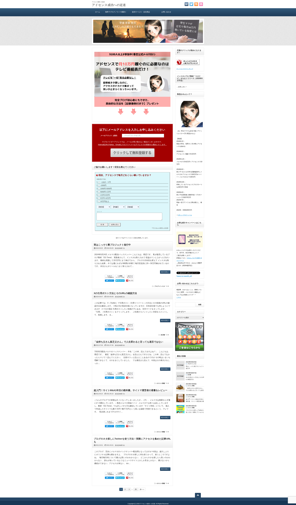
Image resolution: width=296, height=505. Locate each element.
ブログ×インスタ (159, 286)
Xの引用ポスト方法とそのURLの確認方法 (115, 293)
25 (136, 489)
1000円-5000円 (106, 189)
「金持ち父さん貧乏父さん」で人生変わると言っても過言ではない (128, 342)
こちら (178, 297)
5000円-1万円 (105, 192)
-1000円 (103, 185)
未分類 (163, 335)
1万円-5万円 (105, 195)
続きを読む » (165, 272)
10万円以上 (104, 201)
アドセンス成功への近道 (109, 5)
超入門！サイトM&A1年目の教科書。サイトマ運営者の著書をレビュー (130, 390)
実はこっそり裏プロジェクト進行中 (112, 244)
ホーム (97, 12)
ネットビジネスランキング (184, 68)
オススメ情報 (161, 383)
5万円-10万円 (105, 198)
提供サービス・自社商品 (141, 12)
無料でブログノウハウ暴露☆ (115, 12)
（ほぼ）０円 (105, 182)
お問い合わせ (166, 12)
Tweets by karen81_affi (184, 276)
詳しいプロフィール (185, 215)
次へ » (142, 489)
